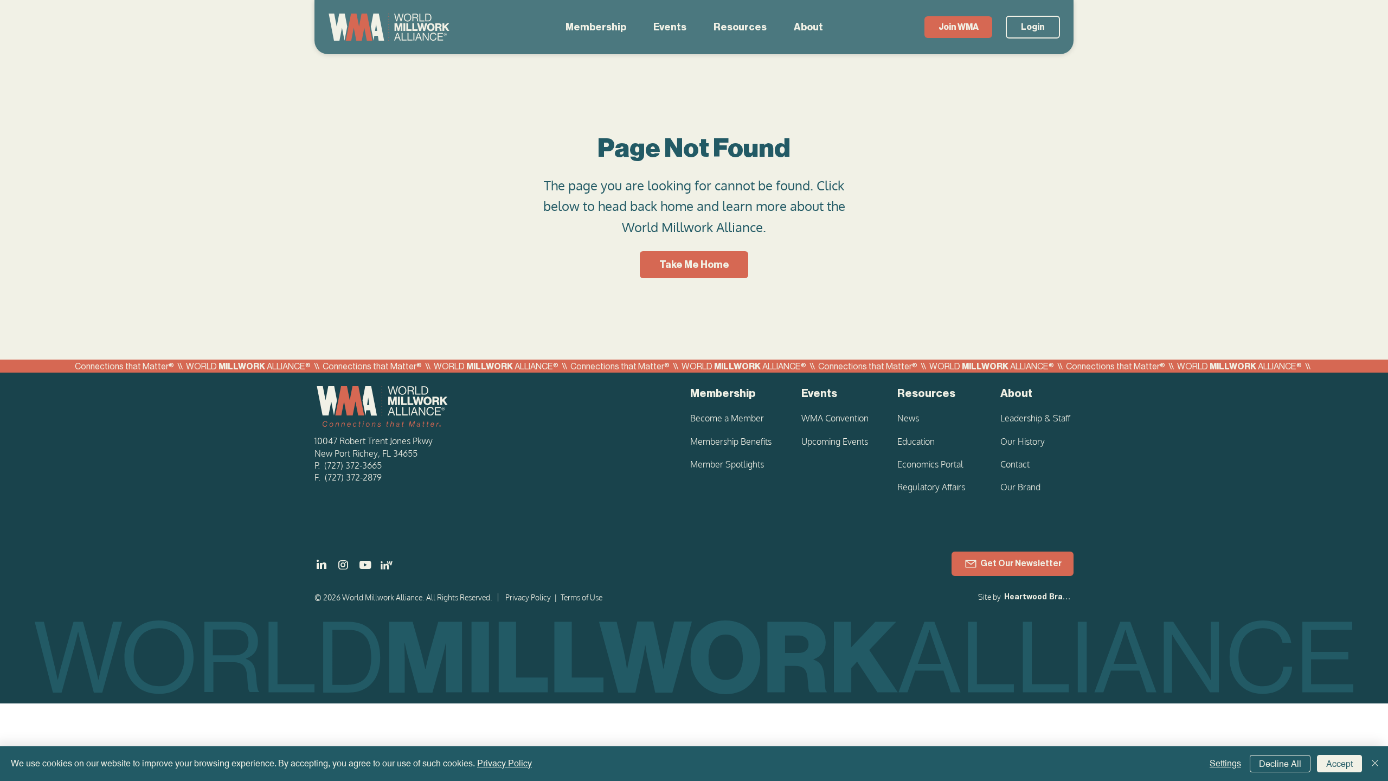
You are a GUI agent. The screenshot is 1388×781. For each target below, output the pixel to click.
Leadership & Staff (1035, 418)
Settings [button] (1225, 763)
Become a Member (727, 418)
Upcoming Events (834, 441)
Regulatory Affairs (931, 487)
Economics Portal (930, 464)
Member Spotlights (727, 464)
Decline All (1280, 764)
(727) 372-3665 (353, 465)
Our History (1022, 441)
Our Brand (1020, 487)
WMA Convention (835, 418)
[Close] (1374, 763)
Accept (1339, 764)
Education (916, 441)
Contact (1015, 464)
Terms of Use (581, 597)
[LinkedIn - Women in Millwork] (386, 565)
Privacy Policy (528, 597)
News (908, 418)
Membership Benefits (731, 441)
